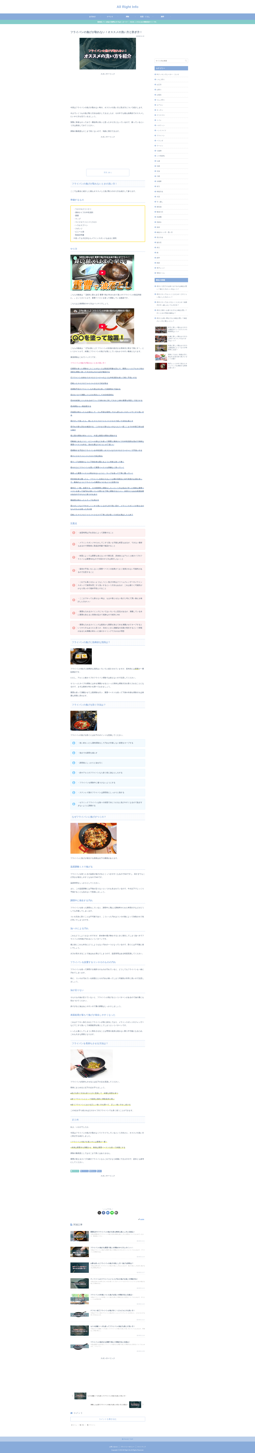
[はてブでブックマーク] (108, 1212)
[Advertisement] (107, 89)
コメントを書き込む (108, 1419)
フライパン (76, 1171)
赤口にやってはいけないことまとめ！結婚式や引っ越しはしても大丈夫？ (172, 303)
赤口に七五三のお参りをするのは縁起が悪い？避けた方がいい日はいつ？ (172, 287)
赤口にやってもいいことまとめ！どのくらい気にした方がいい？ (172, 295)
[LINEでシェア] (112, 1212)
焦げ (100, 1171)
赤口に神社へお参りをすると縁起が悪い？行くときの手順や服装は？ (172, 311)
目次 (105, 172)
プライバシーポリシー (127, 1447)
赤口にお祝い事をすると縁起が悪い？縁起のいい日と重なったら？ (172, 319)
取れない (93, 1171)
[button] (116, 1212)
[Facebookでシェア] (103, 1212)
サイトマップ (141, 1447)
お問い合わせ (113, 1447)
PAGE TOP (128, 1439)
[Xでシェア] (99, 1212)
